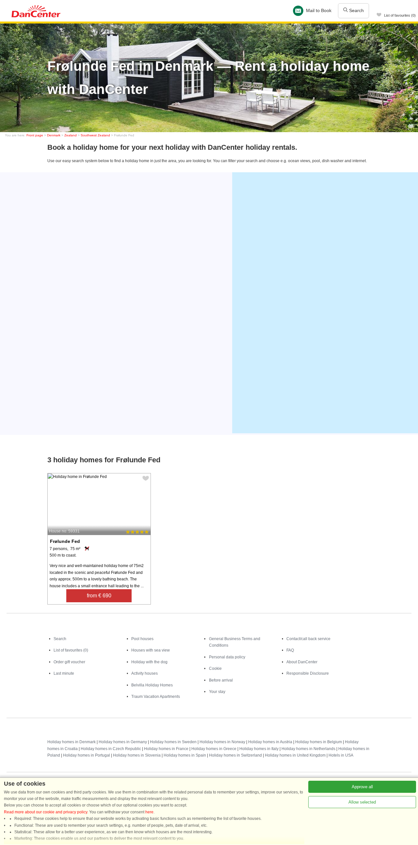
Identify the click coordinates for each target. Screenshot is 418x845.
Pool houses (142, 639)
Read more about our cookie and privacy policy (45, 812)
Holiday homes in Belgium (318, 742)
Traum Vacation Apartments (155, 696)
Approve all (362, 786)
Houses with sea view (150, 650)
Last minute (64, 673)
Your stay (217, 691)
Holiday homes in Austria (270, 742)
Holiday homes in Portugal (86, 755)
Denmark (53, 135)
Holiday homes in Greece (213, 748)
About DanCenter (301, 662)
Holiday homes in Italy (259, 748)
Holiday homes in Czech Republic (111, 748)
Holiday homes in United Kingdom (295, 755)
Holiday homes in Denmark (71, 742)
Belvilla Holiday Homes (152, 685)
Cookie (215, 668)
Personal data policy (227, 657)
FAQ (290, 650)
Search (356, 10)
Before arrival (221, 680)
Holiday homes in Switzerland (235, 755)
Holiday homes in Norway (222, 742)
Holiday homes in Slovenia (137, 755)
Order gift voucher (69, 662)
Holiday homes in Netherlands (308, 748)
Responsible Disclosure (307, 673)
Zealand (70, 135)
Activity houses (144, 673)
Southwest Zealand (95, 135)
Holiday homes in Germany (123, 742)
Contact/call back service (308, 639)
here (149, 812)
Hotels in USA (341, 755)
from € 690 (99, 595)
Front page (34, 135)
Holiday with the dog (149, 662)
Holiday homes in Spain (185, 755)
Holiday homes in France (166, 748)
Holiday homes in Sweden (173, 742)
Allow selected (362, 802)
